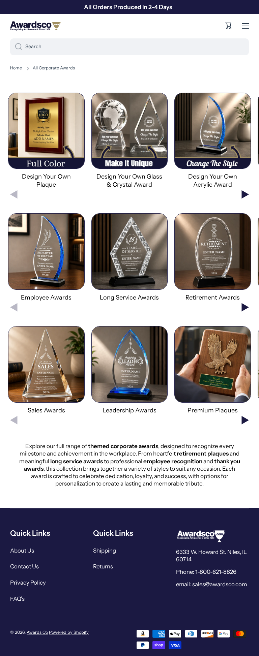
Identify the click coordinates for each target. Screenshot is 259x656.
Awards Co (37, 632)
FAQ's (17, 598)
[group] (46, 141)
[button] (228, 26)
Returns (103, 566)
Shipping (104, 550)
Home (16, 67)
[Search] (16, 46)
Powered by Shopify (69, 632)
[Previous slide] (14, 194)
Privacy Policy (28, 582)
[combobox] (129, 46)
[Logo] (35, 26)
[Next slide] (245, 194)
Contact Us (24, 566)
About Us (22, 550)
